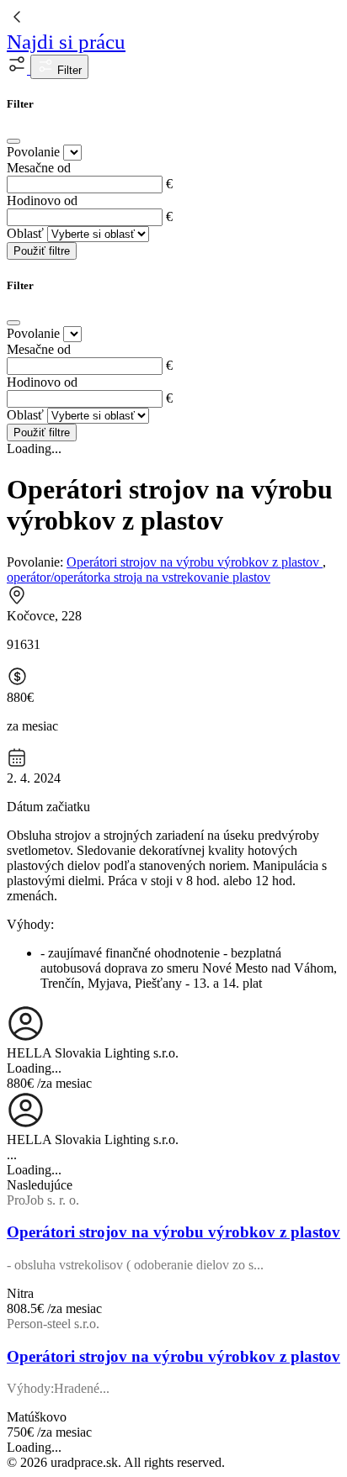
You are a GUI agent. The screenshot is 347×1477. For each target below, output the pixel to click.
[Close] (13, 141)
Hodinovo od (42, 200)
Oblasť (25, 233)
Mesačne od (39, 168)
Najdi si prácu (66, 41)
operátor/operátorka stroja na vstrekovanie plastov (138, 577)
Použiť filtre (41, 251)
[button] (18, 69)
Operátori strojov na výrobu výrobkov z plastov (195, 562)
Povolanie (33, 152)
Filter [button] (68, 70)
